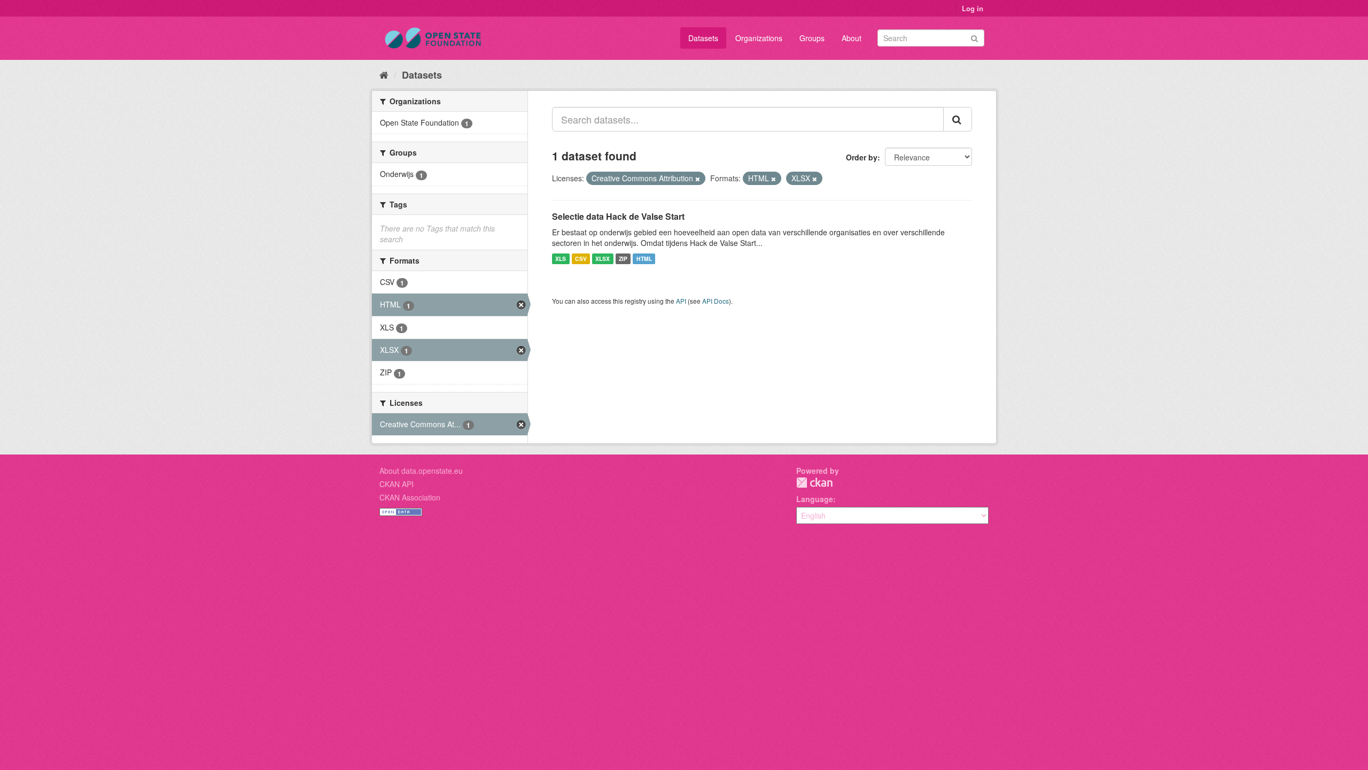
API (681, 300)
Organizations (758, 38)
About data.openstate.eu (421, 470)
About (851, 38)
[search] (957, 119)
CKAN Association (409, 497)
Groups (812, 38)
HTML (644, 259)
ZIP (623, 259)
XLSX (602, 259)
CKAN (814, 482)
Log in (972, 8)
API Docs (715, 300)
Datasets (703, 38)
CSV (581, 259)
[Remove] (697, 178)
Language (814, 499)
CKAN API (396, 484)
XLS (560, 259)
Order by (861, 157)
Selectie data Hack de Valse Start (618, 216)
